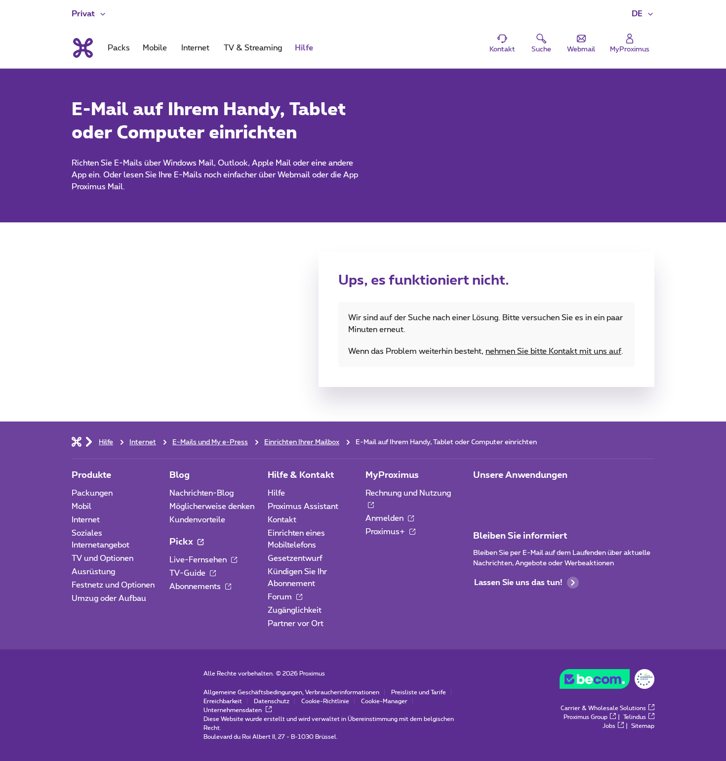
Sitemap (642, 726)
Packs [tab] (119, 48)
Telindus (634, 717)
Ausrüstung (93, 572)
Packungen (92, 493)
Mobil (81, 506)
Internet (86, 520)
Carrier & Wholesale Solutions (603, 708)
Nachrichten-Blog (201, 493)
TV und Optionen (102, 558)
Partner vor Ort (295, 624)
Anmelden (385, 518)
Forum (281, 597)
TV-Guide (188, 573)
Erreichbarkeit (222, 701)
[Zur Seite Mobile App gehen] (482, 496)
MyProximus (392, 475)
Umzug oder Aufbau (109, 598)
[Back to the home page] (82, 48)
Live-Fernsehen (199, 560)
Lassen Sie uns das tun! (518, 583)
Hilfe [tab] (304, 48)
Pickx (182, 542)
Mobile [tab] (155, 48)
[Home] (76, 441)
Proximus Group (585, 717)
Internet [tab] (195, 48)
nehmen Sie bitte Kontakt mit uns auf (553, 351)
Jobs (609, 726)
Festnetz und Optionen (113, 585)
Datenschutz (271, 701)
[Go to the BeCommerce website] (607, 681)
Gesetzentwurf (295, 558)
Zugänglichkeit (295, 610)
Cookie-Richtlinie (325, 701)
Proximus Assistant (303, 506)
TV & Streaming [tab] (253, 48)
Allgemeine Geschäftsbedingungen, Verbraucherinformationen (291, 692)
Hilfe (276, 493)
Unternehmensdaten (233, 710)
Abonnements (196, 587)
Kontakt (282, 520)
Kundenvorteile (197, 520)
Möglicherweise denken (211, 506)
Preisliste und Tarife (418, 692)
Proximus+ (386, 532)
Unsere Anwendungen (520, 475)
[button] (643, 14)
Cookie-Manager (384, 701)
